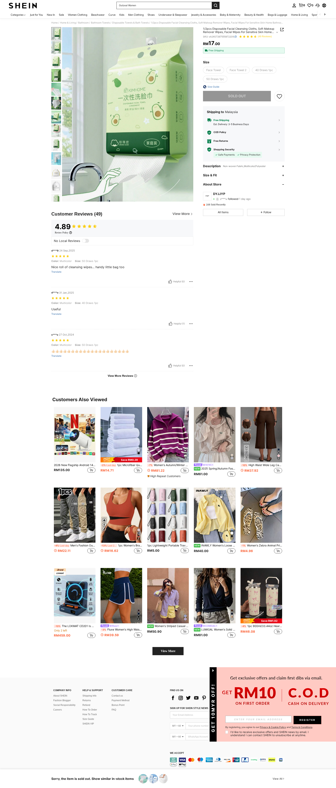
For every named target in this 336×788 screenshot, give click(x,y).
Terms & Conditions (301, 727)
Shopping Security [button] (224, 149)
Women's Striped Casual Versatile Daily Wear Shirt (168, 626)
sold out (237, 96)
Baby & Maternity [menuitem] (230, 14)
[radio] (213, 70)
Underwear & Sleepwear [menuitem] (172, 14)
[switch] (85, 241)
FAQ (114, 709)
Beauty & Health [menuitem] (254, 14)
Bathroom (83, 22)
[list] (201, 698)
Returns (86, 700)
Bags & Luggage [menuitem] (277, 14)
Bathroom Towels (100, 22)
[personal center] (294, 5)
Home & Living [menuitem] (299, 14)
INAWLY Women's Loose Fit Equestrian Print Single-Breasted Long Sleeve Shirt (214, 545)
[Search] (216, 5)
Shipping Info (89, 695)
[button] (317, 5)
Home (54, 22)
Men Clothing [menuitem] (136, 14)
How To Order (89, 709)
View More (168, 651)
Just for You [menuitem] (36, 14)
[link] (301, 5)
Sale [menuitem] (61, 14)
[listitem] (74, 444)
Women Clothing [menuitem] (77, 14)
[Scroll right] (324, 14)
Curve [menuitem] (112, 14)
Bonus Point (118, 705)
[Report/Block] (191, 281)
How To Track (89, 714)
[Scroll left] (320, 14)
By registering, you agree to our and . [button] (269, 727)
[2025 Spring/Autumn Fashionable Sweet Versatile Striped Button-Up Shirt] (214, 434)
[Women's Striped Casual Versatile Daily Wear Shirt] (168, 595)
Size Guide (88, 719)
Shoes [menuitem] (151, 14)
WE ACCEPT (177, 753)
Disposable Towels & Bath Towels (130, 22)
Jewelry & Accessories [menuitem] (203, 14)
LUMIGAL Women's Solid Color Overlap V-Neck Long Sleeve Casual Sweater (214, 629)
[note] (121, 459)
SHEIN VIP (88, 723)
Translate (56, 271)
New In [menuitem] (51, 14)
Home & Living (68, 22)
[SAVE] (279, 96)
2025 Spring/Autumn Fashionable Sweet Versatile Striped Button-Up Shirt (214, 468)
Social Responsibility (64, 705)
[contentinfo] (228, 762)
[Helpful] (170, 281)
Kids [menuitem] (121, 14)
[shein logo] (23, 5)
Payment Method (121, 700)
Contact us (117, 695)
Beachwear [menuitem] (98, 14)
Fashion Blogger (62, 700)
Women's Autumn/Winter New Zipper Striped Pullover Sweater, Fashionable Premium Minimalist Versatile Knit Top (168, 465)
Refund (86, 705)
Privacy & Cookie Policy (273, 727)
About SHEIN (60, 695)
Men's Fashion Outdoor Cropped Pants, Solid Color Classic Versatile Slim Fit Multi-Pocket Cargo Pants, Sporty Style (74, 545)
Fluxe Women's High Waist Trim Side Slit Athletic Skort (121, 629)
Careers (57, 709)
